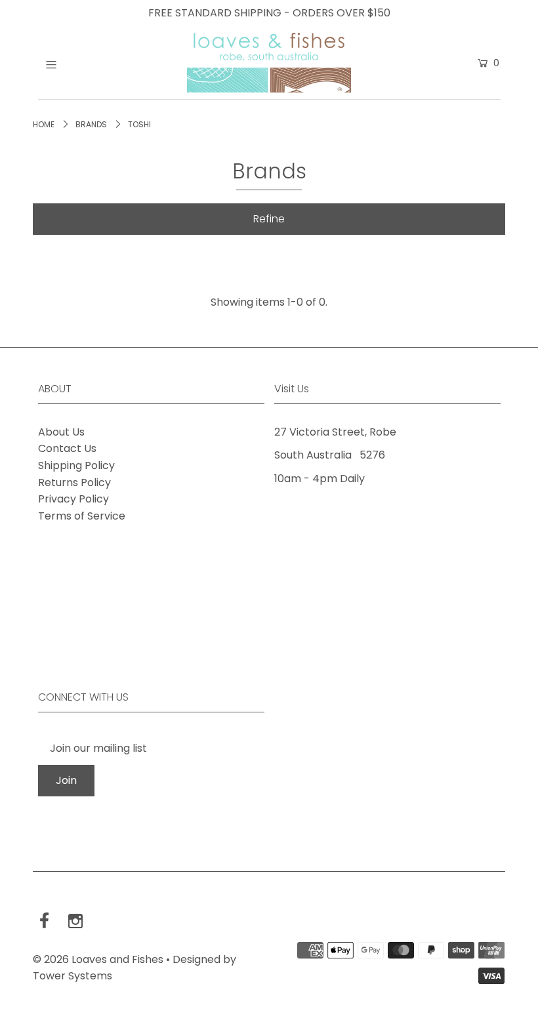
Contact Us (67, 448)
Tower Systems (72, 975)
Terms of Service (81, 515)
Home (43, 124)
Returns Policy (74, 482)
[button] (269, 219)
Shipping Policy (76, 465)
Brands (91, 124)
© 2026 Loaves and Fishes (98, 959)
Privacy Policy (73, 498)
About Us (61, 432)
